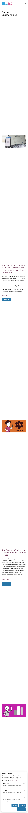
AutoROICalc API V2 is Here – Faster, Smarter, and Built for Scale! (14, 552)
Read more (7, 300)
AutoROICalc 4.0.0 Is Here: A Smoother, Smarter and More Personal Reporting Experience (13, 269)
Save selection (21, 809)
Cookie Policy (14, 780)
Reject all (15, 805)
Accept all (22, 805)
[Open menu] (25, 3)
